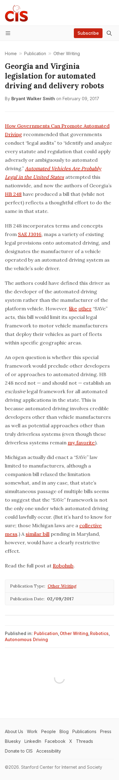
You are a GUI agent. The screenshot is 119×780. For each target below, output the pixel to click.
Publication (46, 633)
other (85, 308)
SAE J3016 (29, 234)
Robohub (63, 566)
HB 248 (13, 194)
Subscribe (88, 33)
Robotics (99, 633)
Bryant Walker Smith (33, 98)
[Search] (109, 33)
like (73, 308)
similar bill (37, 534)
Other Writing (62, 586)
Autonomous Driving (26, 639)
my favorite (81, 442)
